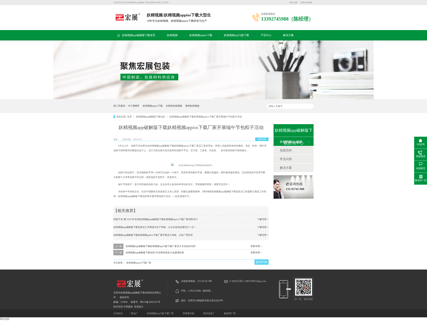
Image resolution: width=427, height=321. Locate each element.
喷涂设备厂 (209, 313)
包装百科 (286, 150)
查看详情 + (256, 246)
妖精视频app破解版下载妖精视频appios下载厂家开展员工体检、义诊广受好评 (153, 235)
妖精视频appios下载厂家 (138, 263)
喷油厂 (135, 313)
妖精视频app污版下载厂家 (160, 313)
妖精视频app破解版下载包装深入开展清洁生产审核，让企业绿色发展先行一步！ (154, 227)
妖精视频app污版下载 (236, 35)
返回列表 (262, 139)
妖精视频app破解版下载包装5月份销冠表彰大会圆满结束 (155, 252)
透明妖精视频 (192, 106)
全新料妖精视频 (174, 106)
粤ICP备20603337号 (150, 302)
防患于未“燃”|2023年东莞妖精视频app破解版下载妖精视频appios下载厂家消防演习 (155, 219)
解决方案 (288, 35)
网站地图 (294, 2)
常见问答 (286, 159)
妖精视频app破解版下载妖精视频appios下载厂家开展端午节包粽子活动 (205, 116)
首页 (129, 116)
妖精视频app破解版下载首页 (138, 35)
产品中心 (266, 35)
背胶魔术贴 (189, 313)
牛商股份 (128, 306)
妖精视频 (172, 35)
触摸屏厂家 (230, 313)
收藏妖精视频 (306, 2)
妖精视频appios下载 (200, 35)
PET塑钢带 (133, 106)
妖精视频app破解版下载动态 (151, 116)
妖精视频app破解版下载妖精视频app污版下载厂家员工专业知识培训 (160, 246)
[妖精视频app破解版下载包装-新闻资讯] (213, 98)
